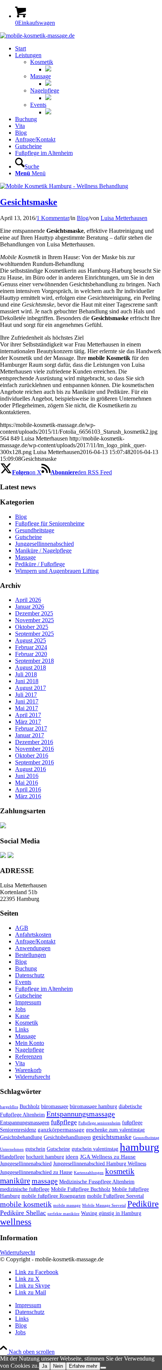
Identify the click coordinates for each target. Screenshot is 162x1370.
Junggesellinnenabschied (44, 544)
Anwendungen (32, 948)
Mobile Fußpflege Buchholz (80, 1189)
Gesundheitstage (34, 530)
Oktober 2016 (31, 755)
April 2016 (28, 789)
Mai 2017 (26, 708)
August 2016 (30, 769)
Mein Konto (29, 1043)
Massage (40, 76)
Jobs (20, 1009)
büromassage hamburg (93, 1106)
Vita (20, 1063)
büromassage (54, 1106)
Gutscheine (28, 537)
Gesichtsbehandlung (21, 1137)
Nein (58, 1366)
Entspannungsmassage (80, 1114)
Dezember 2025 (34, 613)
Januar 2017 (29, 735)
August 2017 (30, 688)
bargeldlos (9, 1107)
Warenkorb (28, 1070)
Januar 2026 (29, 606)
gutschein (35, 1149)
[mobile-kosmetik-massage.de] (37, 35)
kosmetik (119, 1171)
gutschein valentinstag (95, 1149)
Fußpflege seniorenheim (99, 1123)
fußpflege (64, 1122)
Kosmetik (41, 62)
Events (38, 105)
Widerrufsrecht (32, 1077)
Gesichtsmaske (28, 202)
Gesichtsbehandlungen (67, 1137)
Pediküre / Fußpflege (40, 564)
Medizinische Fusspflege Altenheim (96, 1182)
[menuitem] (88, 48)
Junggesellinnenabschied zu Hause (36, 1172)
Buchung (26, 968)
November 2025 (34, 620)
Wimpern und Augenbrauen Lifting (57, 571)
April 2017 (28, 715)
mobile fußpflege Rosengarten (53, 1196)
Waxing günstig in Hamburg (111, 1213)
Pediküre (143, 1204)
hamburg (139, 1147)
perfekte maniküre (63, 1214)
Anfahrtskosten (33, 934)
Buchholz (30, 1106)
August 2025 (30, 640)
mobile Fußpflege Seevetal (115, 1196)
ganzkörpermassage (61, 1129)
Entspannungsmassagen (24, 1122)
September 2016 (34, 762)
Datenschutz (29, 975)
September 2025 (34, 633)
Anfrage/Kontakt (35, 941)
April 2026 (28, 600)
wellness (15, 1222)
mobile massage (67, 1205)
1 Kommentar (53, 218)
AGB (21, 928)
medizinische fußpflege (24, 1189)
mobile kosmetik (26, 1204)
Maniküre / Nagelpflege (43, 550)
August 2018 (30, 667)
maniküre (15, 1180)
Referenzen (28, 1056)
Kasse (22, 1016)
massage (45, 1181)
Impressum (28, 1002)
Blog (83, 218)
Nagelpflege (44, 90)
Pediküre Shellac (23, 1213)
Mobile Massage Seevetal (104, 1205)
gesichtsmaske (111, 1137)
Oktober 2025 (31, 627)
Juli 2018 (26, 674)
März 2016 (28, 796)
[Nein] (103, 1368)
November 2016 (34, 749)
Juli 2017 (26, 694)
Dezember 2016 (34, 742)
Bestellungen (30, 955)
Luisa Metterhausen (124, 218)
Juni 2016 (26, 776)
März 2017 (28, 721)
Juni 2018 (26, 681)
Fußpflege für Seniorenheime (49, 523)
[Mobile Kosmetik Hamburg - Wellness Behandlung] (64, 186)
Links (22, 1029)
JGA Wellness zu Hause (108, 1156)
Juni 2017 (26, 701)
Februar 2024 (31, 647)
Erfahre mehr (83, 1366)
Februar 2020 (31, 654)
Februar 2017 (31, 728)
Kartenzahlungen (89, 1173)
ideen (72, 1156)
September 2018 (34, 661)
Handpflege (12, 1157)
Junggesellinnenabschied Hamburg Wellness (99, 1163)
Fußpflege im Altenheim (44, 989)
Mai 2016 (26, 782)
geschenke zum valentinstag (115, 1130)
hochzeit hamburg (45, 1157)
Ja (44, 1366)
